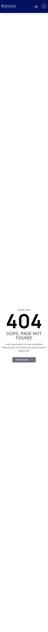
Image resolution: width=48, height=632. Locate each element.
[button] (36, 7)
